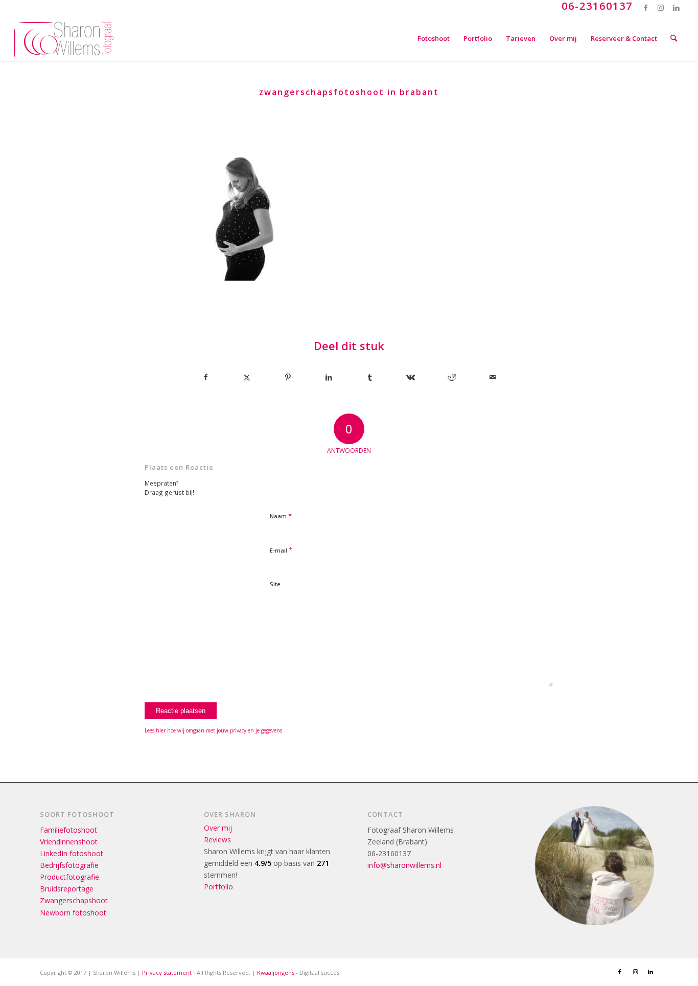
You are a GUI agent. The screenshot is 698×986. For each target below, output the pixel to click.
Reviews (217, 839)
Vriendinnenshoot (69, 841)
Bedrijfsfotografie (69, 865)
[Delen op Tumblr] (370, 377)
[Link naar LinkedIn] (676, 7)
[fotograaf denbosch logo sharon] (64, 38)
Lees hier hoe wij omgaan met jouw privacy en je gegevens (213, 730)
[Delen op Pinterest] (288, 377)
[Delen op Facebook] (205, 377)
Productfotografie (69, 877)
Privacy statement (167, 972)
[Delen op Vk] (410, 377)
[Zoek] (674, 38)
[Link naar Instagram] (661, 7)
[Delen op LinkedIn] (329, 377)
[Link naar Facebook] (645, 7)
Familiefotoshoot (68, 830)
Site (275, 584)
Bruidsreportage (67, 888)
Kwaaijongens (275, 972)
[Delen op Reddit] (452, 377)
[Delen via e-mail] (493, 377)
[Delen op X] (246, 377)
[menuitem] (433, 38)
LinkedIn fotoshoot (71, 853)
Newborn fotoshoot (73, 913)
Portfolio (218, 886)
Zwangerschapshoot (74, 900)
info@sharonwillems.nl (404, 865)
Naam (281, 515)
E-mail (281, 550)
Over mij (218, 828)
